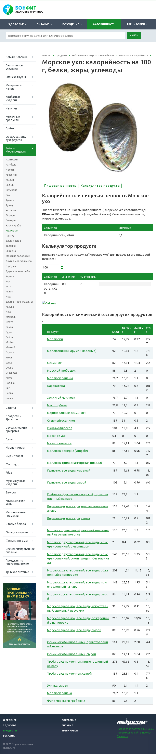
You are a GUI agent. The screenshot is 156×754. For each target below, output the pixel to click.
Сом (8, 195)
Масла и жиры (15, 447)
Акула (9, 377)
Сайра (9, 337)
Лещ (8, 311)
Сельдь (10, 185)
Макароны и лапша (14, 87)
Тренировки (136, 24)
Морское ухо (56, 435)
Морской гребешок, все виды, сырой (74, 630)
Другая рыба (13, 240)
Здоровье (16, 24)
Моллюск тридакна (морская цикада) (74, 462)
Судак (9, 332)
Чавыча (10, 383)
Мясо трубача (57, 405)
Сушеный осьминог (61, 420)
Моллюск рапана (59, 693)
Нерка (9, 393)
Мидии (10, 179)
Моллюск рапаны (60, 378)
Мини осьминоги (59, 443)
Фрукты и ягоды (17, 540)
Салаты (11, 407)
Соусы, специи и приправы (16, 429)
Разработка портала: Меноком (136, 729)
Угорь (9, 357)
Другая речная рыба (18, 271)
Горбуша (11, 266)
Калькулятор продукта (99, 185)
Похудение (71, 24)
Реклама (9, 736)
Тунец (9, 205)
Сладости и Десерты (13, 417)
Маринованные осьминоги (66, 412)
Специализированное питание (20, 550)
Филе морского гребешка (66, 700)
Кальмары (12, 159)
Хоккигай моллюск (61, 397)
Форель (10, 215)
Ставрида (11, 372)
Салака (10, 352)
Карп (8, 281)
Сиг (8, 388)
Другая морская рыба (19, 261)
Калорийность (104, 24)
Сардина (11, 251)
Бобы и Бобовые (17, 57)
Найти (134, 35)
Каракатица (56, 385)
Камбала (11, 164)
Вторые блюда (16, 524)
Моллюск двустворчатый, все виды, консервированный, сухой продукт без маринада (78, 558)
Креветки (11, 174)
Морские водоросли (18, 256)
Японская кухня (16, 77)
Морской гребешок (61, 370)
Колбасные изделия (13, 98)
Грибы (10, 128)
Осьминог (54, 363)
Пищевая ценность (60, 185)
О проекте (9, 720)
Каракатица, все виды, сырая (68, 518)
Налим (9, 398)
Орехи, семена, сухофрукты (16, 138)
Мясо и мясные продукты (16, 514)
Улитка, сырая (57, 685)
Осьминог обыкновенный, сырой (71, 654)
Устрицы (11, 210)
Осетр (9, 322)
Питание (44, 24)
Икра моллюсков (59, 428)
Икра (9, 296)
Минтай (10, 347)
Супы (9, 439)
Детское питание (17, 572)
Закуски (11, 492)
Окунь (9, 367)
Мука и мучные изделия (15, 482)
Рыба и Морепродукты (16, 150)
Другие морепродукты (19, 301)
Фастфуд (12, 464)
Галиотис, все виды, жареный (68, 470)
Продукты (10, 730)
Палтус (10, 235)
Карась (10, 276)
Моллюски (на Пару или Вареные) (71, 351)
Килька (10, 306)
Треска (10, 200)
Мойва (10, 342)
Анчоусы (11, 220)
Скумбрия (11, 190)
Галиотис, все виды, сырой (66, 482)
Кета (8, 286)
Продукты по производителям (17, 562)
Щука (9, 362)
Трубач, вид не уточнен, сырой (69, 673)
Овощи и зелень (17, 532)
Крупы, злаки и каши (15, 502)
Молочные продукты (13, 118)
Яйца (9, 472)
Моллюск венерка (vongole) (67, 450)
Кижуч (9, 291)
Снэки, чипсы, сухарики (15, 67)
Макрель (11, 317)
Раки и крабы (13, 225)
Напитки (11, 108)
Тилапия (11, 245)
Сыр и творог (14, 456)
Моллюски (12, 230)
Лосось (10, 169)
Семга (9, 327)
